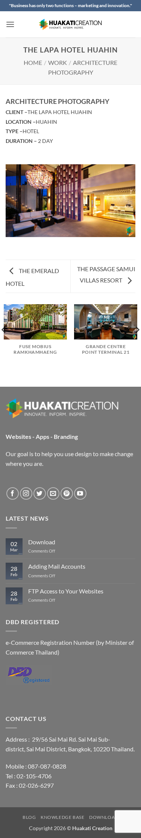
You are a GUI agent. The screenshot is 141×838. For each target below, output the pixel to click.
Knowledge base (63, 817)
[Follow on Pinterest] (67, 493)
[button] (10, 24)
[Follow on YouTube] (80, 493)
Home (33, 62)
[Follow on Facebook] (12, 493)
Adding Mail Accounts (56, 566)
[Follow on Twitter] (39, 493)
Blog (29, 817)
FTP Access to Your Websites (65, 591)
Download (41, 541)
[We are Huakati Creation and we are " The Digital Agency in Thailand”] (71, 24)
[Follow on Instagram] (26, 493)
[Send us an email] (53, 493)
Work (57, 62)
